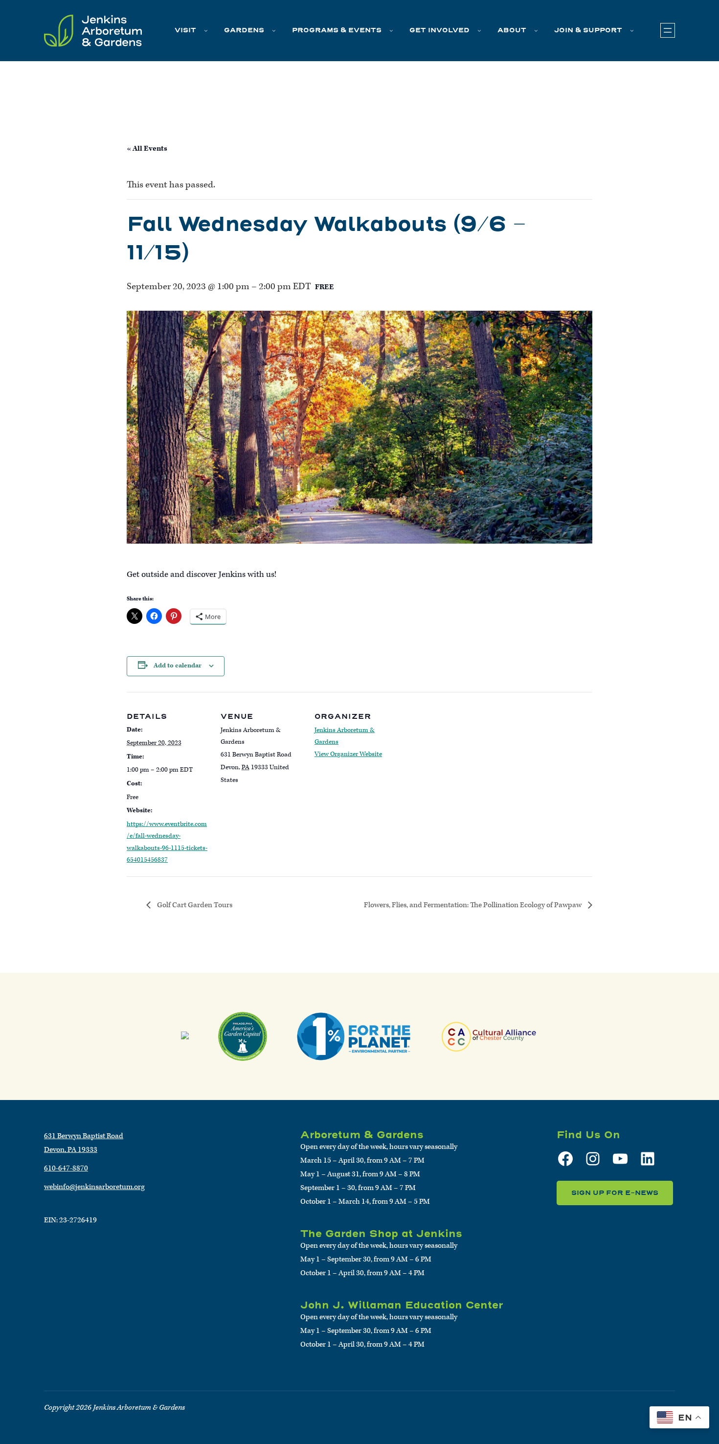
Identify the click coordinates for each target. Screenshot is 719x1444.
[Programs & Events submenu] (391, 30)
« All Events (147, 148)
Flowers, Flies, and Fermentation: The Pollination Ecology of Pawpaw (473, 905)
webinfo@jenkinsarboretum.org (94, 1187)
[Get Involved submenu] (479, 30)
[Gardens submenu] (274, 30)
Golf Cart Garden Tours (194, 905)
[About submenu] (536, 30)
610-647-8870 (66, 1168)
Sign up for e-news (614, 1193)
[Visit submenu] (206, 30)
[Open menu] (667, 30)
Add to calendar (178, 666)
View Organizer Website (348, 754)
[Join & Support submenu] (632, 30)
